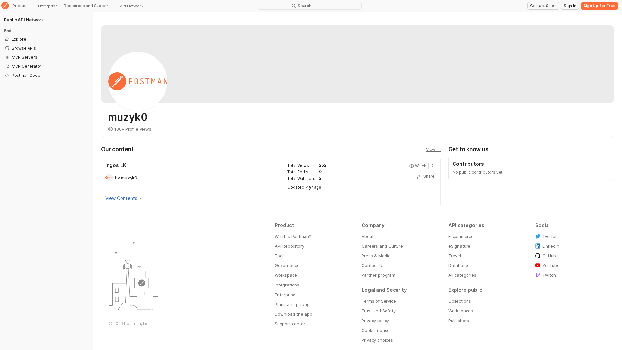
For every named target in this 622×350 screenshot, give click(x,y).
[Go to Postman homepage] (5, 6)
